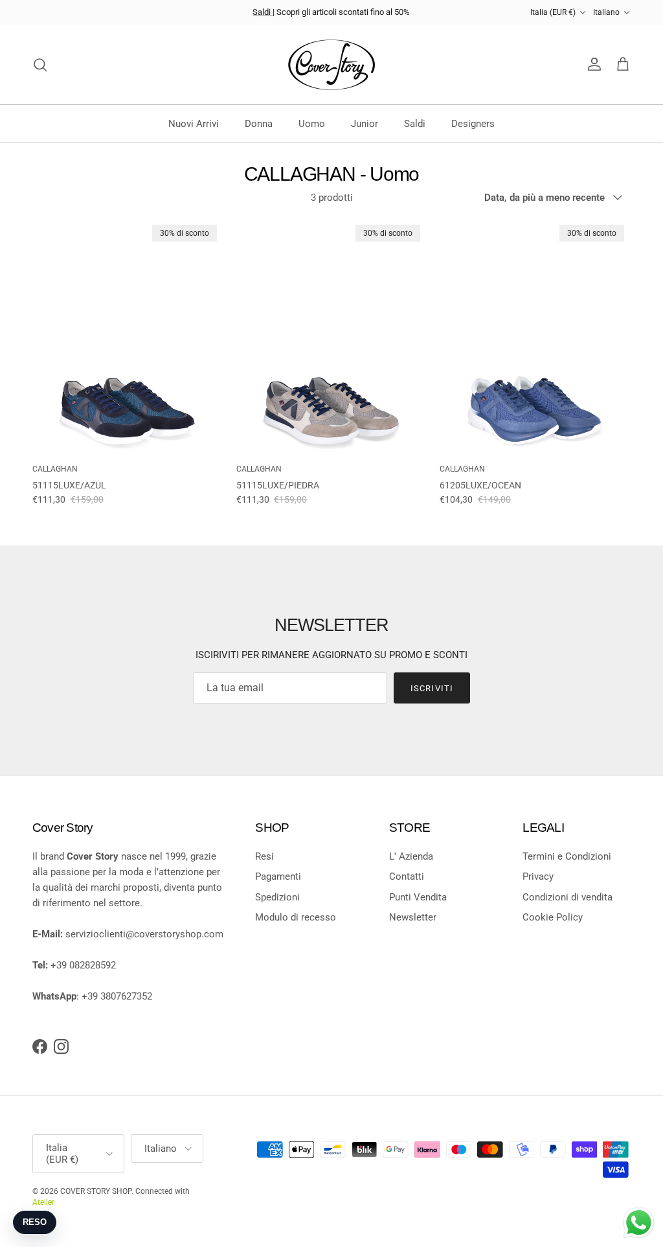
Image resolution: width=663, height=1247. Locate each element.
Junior (364, 124)
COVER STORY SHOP (95, 1191)
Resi (264, 856)
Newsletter (412, 917)
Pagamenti (278, 876)
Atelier (43, 1202)
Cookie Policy (553, 917)
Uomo (311, 124)
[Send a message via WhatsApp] (639, 1223)
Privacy (538, 876)
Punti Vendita (418, 897)
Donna (259, 124)
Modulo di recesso (295, 917)
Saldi (263, 12)
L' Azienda (411, 856)
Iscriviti (431, 688)
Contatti (406, 876)
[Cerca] (40, 65)
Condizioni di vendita (567, 897)
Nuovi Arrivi (193, 124)
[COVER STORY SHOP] (331, 64)
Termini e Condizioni (567, 856)
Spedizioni (277, 897)
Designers (473, 124)
